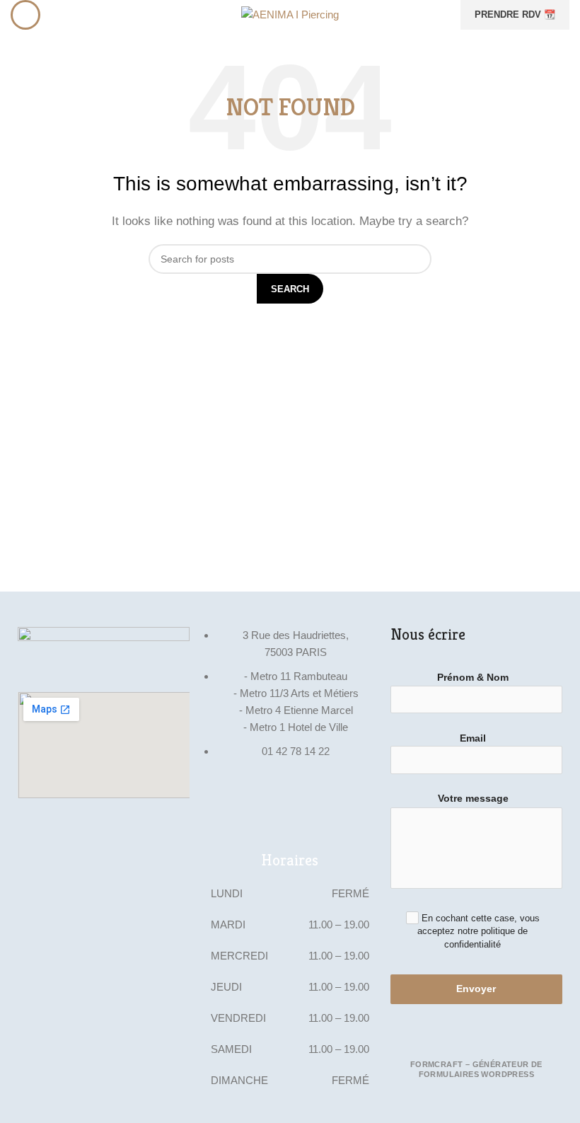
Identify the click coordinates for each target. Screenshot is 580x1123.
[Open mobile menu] (25, 15)
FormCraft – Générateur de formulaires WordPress (476, 1069)
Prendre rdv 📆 (515, 14)
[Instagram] (221, 806)
